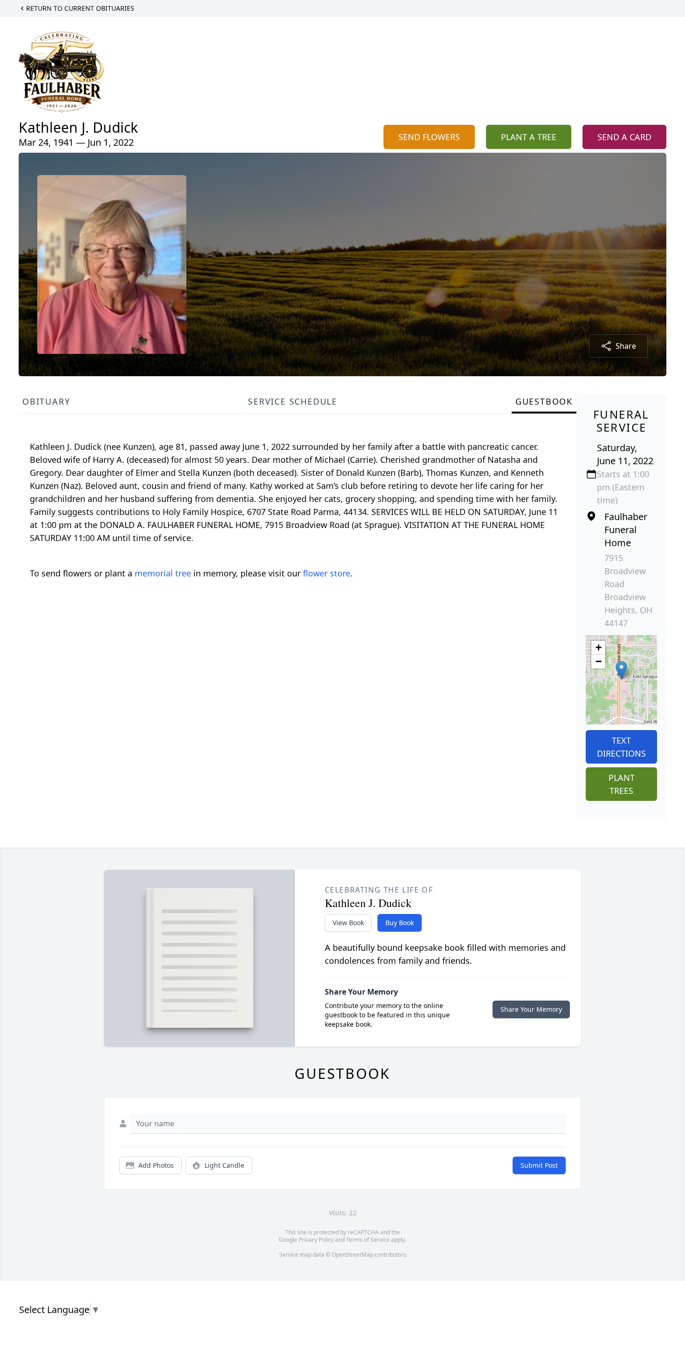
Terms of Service (368, 1240)
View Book (348, 922)
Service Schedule (292, 401)
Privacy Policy (316, 1240)
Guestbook (544, 401)
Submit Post (539, 1165)
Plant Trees (622, 784)
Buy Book (399, 922)
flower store (326, 573)
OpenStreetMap (352, 1255)
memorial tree (163, 573)
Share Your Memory (531, 1009)
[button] (621, 670)
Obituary (46, 401)
